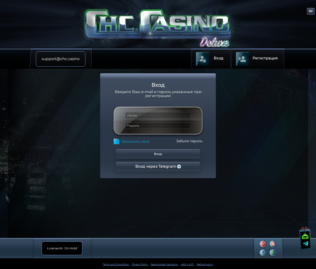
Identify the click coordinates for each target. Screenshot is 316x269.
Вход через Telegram (156, 166)
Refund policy (205, 264)
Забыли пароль (189, 141)
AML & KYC (187, 264)
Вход (218, 58)
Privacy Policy (140, 264)
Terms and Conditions (116, 264)
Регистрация (265, 58)
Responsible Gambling (164, 264)
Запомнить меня (135, 141)
